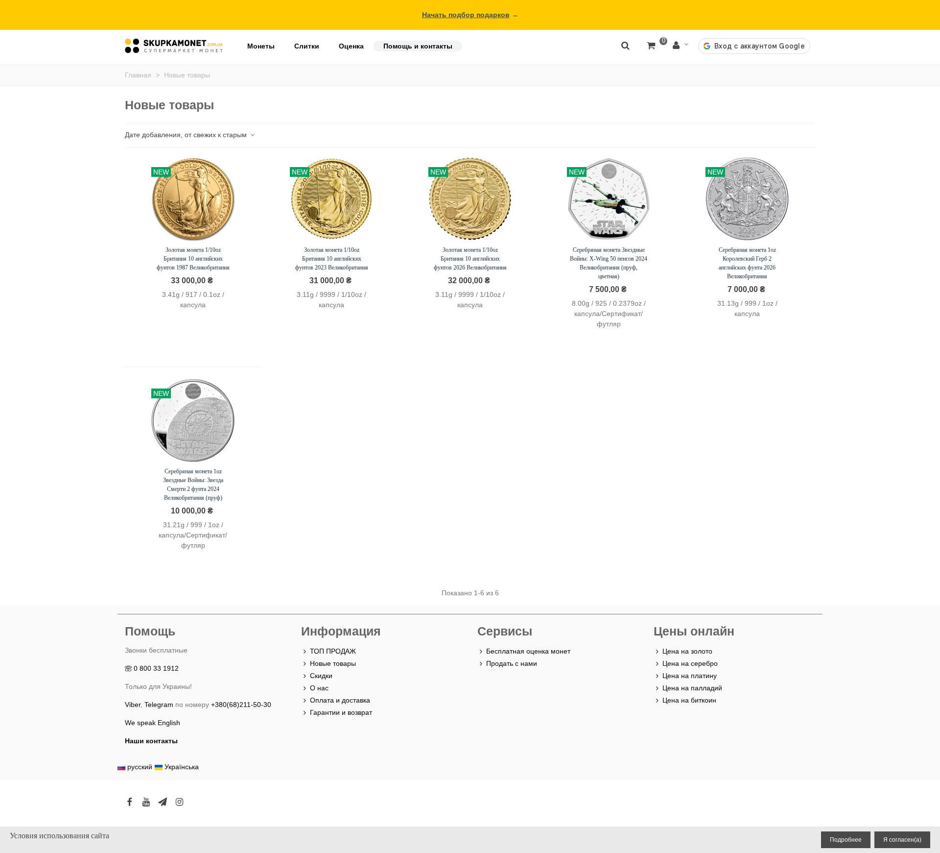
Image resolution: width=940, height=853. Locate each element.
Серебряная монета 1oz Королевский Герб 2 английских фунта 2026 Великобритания (747, 263)
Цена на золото (687, 651)
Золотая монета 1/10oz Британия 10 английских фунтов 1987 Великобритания (193, 258)
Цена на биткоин (689, 700)
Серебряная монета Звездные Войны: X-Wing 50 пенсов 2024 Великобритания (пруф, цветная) (608, 263)
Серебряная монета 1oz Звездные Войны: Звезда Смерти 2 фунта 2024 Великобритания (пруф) (193, 484)
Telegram (158, 704)
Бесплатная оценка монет (528, 651)
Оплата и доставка (340, 700)
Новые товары (333, 663)
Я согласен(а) (902, 839)
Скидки (321, 676)
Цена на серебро (690, 663)
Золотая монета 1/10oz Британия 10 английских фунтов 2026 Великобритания (470, 258)
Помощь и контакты (417, 46)
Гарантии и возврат (341, 712)
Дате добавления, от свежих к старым (187, 135)
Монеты (261, 46)
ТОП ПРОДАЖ (333, 651)
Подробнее (846, 839)
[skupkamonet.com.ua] (174, 45)
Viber (133, 704)
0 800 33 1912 (156, 668)
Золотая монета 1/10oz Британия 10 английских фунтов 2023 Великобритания (331, 258)
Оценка (351, 46)
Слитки (306, 46)
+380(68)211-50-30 (241, 704)
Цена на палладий (692, 688)
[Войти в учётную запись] (680, 45)
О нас (319, 688)
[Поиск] (625, 45)
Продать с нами (511, 663)
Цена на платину (689, 676)
